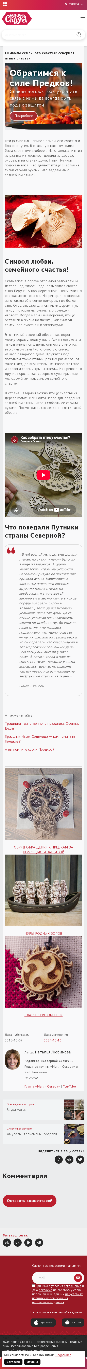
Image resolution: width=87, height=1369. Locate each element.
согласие (45, 1290)
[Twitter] (80, 1160)
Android (76, 1322)
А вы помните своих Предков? (30, 749)
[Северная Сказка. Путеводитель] (18, 1243)
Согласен (13, 1362)
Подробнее (24, 115)
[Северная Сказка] (7, 1243)
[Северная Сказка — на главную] (17, 18)
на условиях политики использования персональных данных (57, 1298)
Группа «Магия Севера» (42, 1086)
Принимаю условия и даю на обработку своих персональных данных (58, 1294)
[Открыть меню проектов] (5, 4)
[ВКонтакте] (69, 1160)
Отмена (32, 1362)
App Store (46, 1322)
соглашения (72, 1286)
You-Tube (69, 1086)
